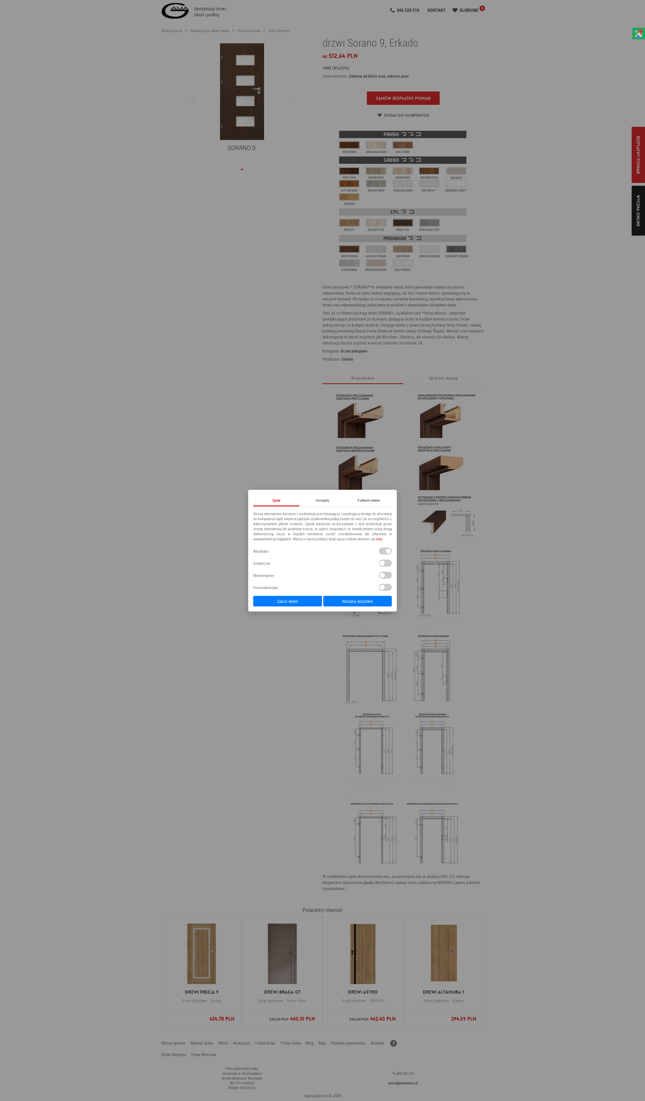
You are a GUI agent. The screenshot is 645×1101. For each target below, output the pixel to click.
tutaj (379, 538)
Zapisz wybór (287, 601)
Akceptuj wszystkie (357, 601)
